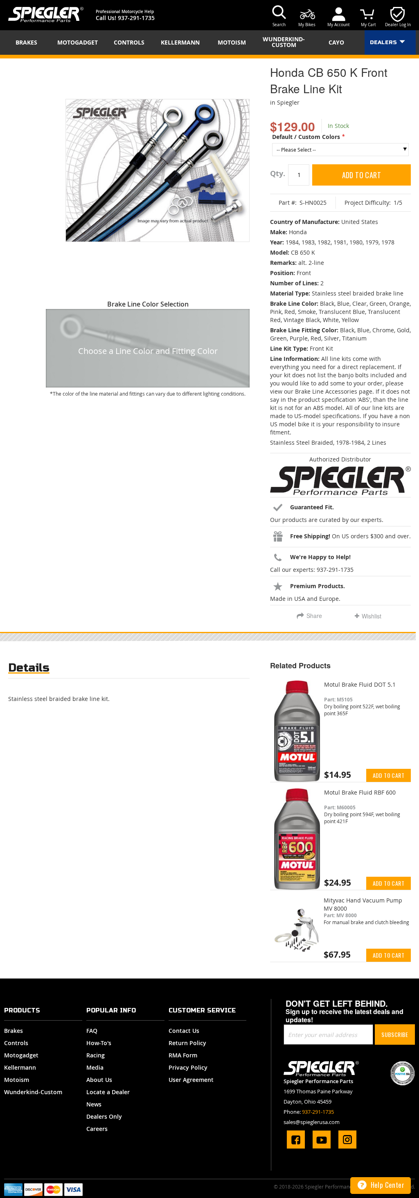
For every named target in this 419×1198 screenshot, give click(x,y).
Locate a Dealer (108, 1092)
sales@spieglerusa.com (312, 1122)
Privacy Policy (188, 1067)
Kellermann (20, 1067)
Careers (97, 1129)
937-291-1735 (136, 18)
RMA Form (183, 1055)
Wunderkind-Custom (33, 1092)
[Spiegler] (45, 14)
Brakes (13, 1031)
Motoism (16, 1080)
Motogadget (21, 1055)
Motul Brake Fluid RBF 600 (360, 792)
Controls (16, 1043)
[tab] (29, 670)
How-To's (98, 1043)
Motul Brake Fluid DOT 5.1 (360, 684)
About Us (99, 1080)
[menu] (209, 42)
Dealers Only (104, 1116)
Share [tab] (314, 615)
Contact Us (184, 1031)
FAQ (91, 1031)
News (93, 1104)
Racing (95, 1055)
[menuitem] (29, 42)
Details (29, 668)
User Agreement (191, 1080)
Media (95, 1067)
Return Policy (187, 1043)
